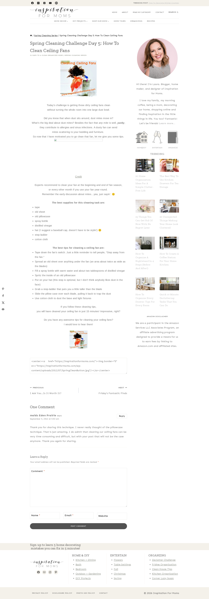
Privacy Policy (40, 593)
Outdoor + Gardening (88, 573)
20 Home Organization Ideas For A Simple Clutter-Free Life (144, 183)
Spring (117, 578)
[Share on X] (3, 303)
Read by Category (142, 12)
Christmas (120, 573)
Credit (78, 176)
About (125, 12)
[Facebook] (32, 3)
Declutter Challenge (164, 559)
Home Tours (120, 21)
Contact (160, 12)
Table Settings (122, 564)
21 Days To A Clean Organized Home (46, 55)
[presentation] (145, 165)
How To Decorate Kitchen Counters (164, 3)
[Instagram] (38, 3)
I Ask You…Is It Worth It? (45, 390)
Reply (122, 416)
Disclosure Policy (62, 593)
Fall (116, 569)
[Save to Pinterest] (3, 289)
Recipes (151, 21)
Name (35, 515)
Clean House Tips (162, 569)
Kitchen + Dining (86, 559)
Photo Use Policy (86, 593)
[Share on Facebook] (3, 296)
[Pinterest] (44, 3)
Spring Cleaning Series (76, 55)
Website (103, 515)
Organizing (136, 21)
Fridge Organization (164, 564)
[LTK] (56, 3)
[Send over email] (3, 309)
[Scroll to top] (6, 589)
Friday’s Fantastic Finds (113, 390)
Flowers (118, 559)
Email (69, 515)
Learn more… (167, 123)
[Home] (31, 35)
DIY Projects (83, 578)
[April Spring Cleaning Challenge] (78, 340)
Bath (78, 564)
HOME (114, 12)
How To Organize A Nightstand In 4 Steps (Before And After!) (144, 261)
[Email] (50, 3)
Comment (38, 471)
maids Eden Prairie (43, 415)
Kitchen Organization (165, 573)
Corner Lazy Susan (163, 578)
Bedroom (81, 569)
